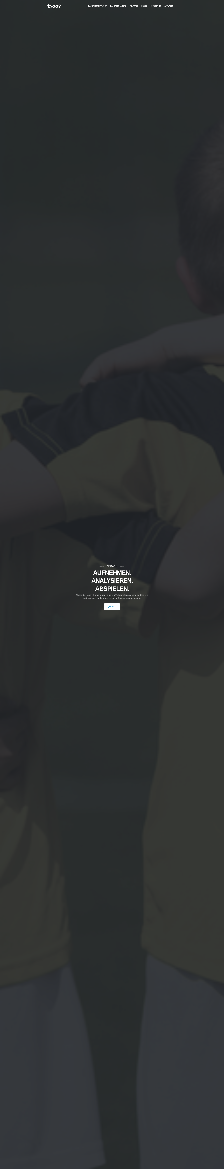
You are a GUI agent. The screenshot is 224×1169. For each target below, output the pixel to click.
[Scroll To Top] (220, 1166)
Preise (144, 6)
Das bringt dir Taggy (97, 6)
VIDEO (113, 607)
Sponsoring (155, 6)
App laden (169, 6)
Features (134, 6)
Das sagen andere (118, 6)
